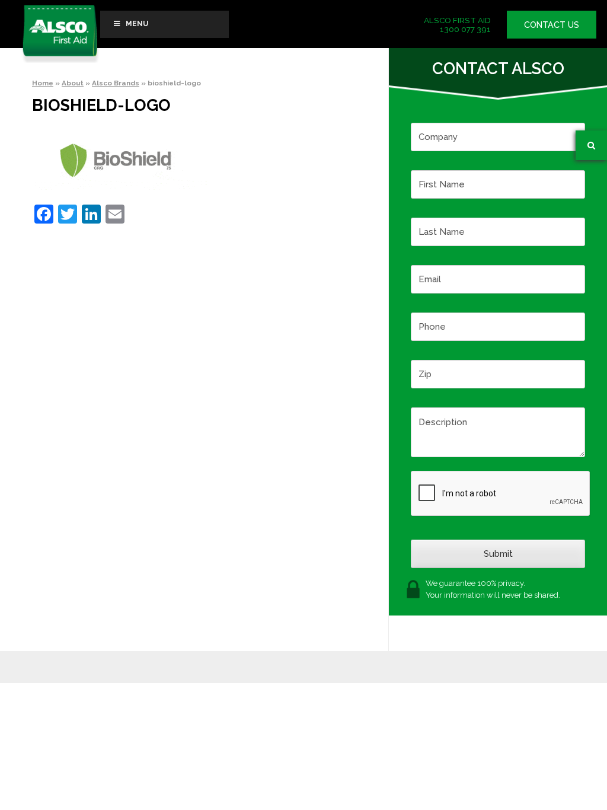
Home (42, 83)
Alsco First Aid (60, 34)
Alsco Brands (115, 83)
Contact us (551, 25)
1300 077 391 (465, 29)
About (73, 83)
